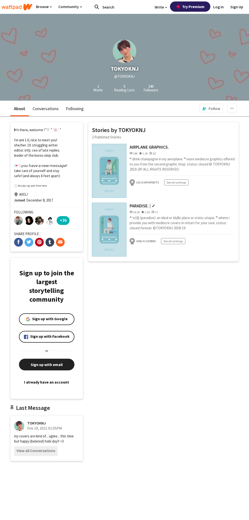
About (19, 108)
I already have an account (46, 382)
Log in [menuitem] (218, 6)
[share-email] (60, 242)
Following (75, 108)
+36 (63, 220)
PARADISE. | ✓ (142, 206)
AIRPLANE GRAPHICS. (149, 147)
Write (160, 7)
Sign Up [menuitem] (236, 6)
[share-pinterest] (39, 242)
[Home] (17, 7)
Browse (42, 6)
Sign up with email (47, 364)
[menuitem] (211, 108)
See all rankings (176, 182)
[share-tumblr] (49, 242)
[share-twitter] (29, 242)
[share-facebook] (18, 242)
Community (69, 6)
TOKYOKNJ (36, 423)
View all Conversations (36, 450)
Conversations (46, 108)
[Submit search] (96, 7)
